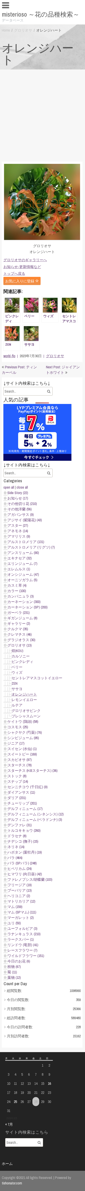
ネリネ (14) (15, 846)
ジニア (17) (15, 743)
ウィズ (17, 672)
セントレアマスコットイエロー (37, 677)
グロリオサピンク (26, 710)
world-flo (9, 355)
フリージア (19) (19, 884)
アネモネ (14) (17, 530)
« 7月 (9, 1124)
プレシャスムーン (26, 716)
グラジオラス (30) (21, 639)
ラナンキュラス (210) (24, 933)
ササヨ (17, 688)
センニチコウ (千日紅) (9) (27, 786)
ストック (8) (17, 775)
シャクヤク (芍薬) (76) (24, 732)
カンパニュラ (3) (20, 596)
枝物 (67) (14, 966)
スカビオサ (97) (19, 759)
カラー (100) (16, 590)
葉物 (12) (14, 977)
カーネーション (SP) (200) (27, 607)
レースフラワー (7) (22, 950)
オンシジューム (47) (23, 574)
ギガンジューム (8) (22, 617)
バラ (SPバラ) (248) (22, 863)
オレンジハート (24, 694)
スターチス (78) (19, 765)
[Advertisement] (42, 114)
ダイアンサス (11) (21, 792)
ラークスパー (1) (20, 939)
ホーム (7, 1163)
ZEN (14, 683)
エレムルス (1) (18, 568)
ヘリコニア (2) (18, 895)
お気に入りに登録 (20, 280)
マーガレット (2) (20, 917)
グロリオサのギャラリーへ (25, 259)
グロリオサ (23, 30)
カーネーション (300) (24, 601)
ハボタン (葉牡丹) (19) (24, 852)
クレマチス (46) (19, 634)
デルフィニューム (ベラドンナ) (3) (34, 819)
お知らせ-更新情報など (22, 266)
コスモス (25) (17, 726)
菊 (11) (12, 972)
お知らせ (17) (17, 498)
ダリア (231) (16, 797)
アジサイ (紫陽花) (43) (24, 519)
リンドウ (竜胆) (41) (22, 944)
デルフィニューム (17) (25, 808)
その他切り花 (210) (22, 503)
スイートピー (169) (22, 754)
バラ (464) (14, 857)
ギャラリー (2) (18, 623)
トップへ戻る (14, 273)
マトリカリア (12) (21, 901)
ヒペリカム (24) (19, 868)
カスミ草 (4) (17, 585)
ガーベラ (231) (18, 612)
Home (6, 30)
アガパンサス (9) (20, 514)
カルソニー (21, 656)
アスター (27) (17, 525)
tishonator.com (12, 1183)
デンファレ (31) (19, 824)
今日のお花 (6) (18, 961)
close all (22, 487)
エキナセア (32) (19, 558)
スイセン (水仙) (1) (22, 748)
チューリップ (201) (22, 803)
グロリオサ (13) (19, 645)
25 (15, 1101)
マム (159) (14, 906)
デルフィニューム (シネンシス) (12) (35, 814)
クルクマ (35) (17, 628)
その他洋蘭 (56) (19, 509)
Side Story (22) (17, 492)
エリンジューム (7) (22, 563)
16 (49, 1083)
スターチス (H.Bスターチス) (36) (32, 770)
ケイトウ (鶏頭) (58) (22, 721)
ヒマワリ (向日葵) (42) (24, 873)
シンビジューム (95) (23, 737)
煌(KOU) (17, 650)
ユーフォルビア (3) (22, 928)
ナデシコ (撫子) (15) (22, 841)
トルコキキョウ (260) (24, 830)
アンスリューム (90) (23, 552)
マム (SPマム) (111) (21, 912)
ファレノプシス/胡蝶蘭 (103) (29, 879)
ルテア (17, 705)
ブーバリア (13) (19, 890)
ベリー (17, 666)
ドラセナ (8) (17, 835)
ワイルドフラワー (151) (25, 955)
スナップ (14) (17, 781)
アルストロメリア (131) (25, 541)
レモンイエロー (24, 699)
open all (8, 487)
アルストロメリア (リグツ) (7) (31, 547)
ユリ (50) (14, 922)
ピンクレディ (22, 661)
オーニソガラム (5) (22, 579)
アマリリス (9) (18, 536)
